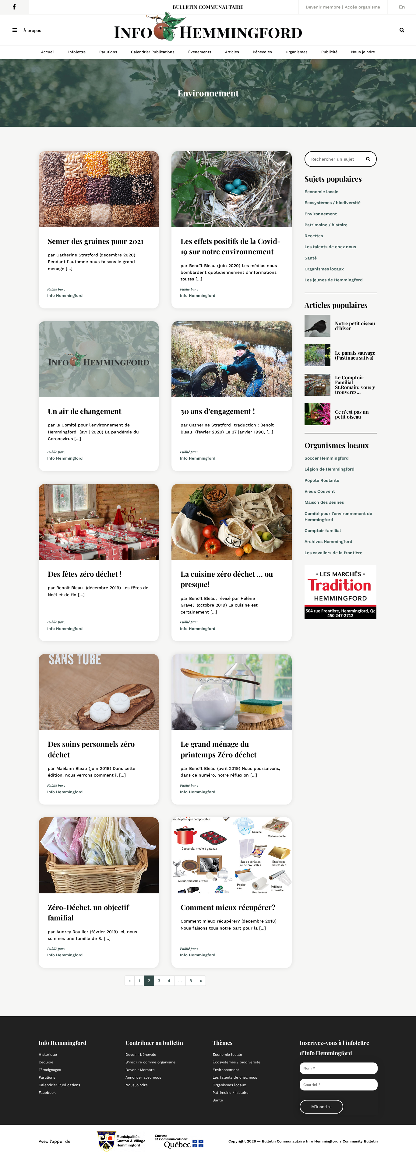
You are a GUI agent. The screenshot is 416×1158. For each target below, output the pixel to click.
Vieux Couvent (320, 491)
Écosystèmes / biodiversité (333, 202)
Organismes (297, 52)
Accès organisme (362, 7)
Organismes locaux (324, 268)
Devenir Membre (140, 1070)
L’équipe (46, 1062)
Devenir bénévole (140, 1054)
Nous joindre (363, 52)
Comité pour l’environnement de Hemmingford (338, 516)
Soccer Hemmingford (327, 458)
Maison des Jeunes (324, 502)
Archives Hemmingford (328, 541)
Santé (311, 258)
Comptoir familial (323, 530)
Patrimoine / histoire (326, 224)
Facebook (47, 1092)
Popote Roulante (322, 480)
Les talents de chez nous (330, 246)
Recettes (314, 235)
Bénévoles (262, 52)
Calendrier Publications (153, 52)
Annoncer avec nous (143, 1077)
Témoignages (50, 1070)
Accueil (48, 52)
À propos (32, 30)
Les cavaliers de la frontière (333, 552)
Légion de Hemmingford (329, 469)
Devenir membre (323, 7)
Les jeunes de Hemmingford (334, 279)
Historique (48, 1054)
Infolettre (77, 52)
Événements (199, 52)
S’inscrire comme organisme (150, 1062)
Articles (232, 52)
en (402, 7)
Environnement (321, 213)
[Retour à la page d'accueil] (208, 29)
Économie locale (321, 191)
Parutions (108, 52)
